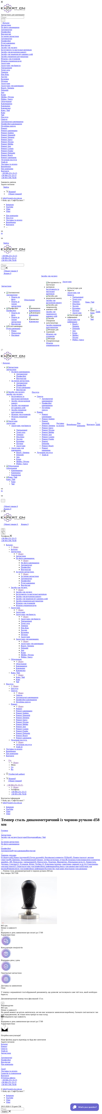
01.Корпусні (6, 857)
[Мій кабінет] (2, 504)
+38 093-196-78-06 (8, 178)
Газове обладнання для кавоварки (72, 869)
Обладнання (21, 664)
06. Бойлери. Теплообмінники (22, 860)
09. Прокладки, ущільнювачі (22, 862)
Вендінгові (30, 851)
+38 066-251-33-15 (9, 173)
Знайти (4, 1112)
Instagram (10, 205)
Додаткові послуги (24, 744)
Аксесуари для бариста (30, 619)
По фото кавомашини (30, 563)
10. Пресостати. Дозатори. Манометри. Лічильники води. (58, 862)
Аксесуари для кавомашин (32, 644)
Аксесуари (20, 612)
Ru (12, 769)
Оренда (19, 695)
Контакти (5, 1075)
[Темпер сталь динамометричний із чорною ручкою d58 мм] (29, 923)
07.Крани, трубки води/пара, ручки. (50, 860)
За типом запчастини (30, 576)
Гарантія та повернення (11, 1073)
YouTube (9, 207)
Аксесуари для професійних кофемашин (38, 866)
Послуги (14, 688)
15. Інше (17, 866)
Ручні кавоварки (19, 851)
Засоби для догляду (24, 592)
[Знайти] (3, 20)
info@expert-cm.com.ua (12, 198)
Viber (8, 209)
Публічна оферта (8, 1078)
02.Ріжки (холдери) (19, 857)
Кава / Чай (20, 677)
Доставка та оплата (9, 1071)
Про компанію (7, 1064)
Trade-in (4, 1051)
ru (2, 233)
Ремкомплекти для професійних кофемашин (26, 869)
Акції (3, 1069)
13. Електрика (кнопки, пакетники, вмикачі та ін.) (63, 864)
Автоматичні (6, 851)
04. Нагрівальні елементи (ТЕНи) (56, 857)
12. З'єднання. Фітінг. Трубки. (29, 864)
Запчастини (21, 556)
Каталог (14, 549)
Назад (15, 547)
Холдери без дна (51, 869)
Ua (12, 767)
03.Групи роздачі (34, 857)
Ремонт (19, 709)
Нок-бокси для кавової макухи (69, 866)
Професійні (6, 1060)
